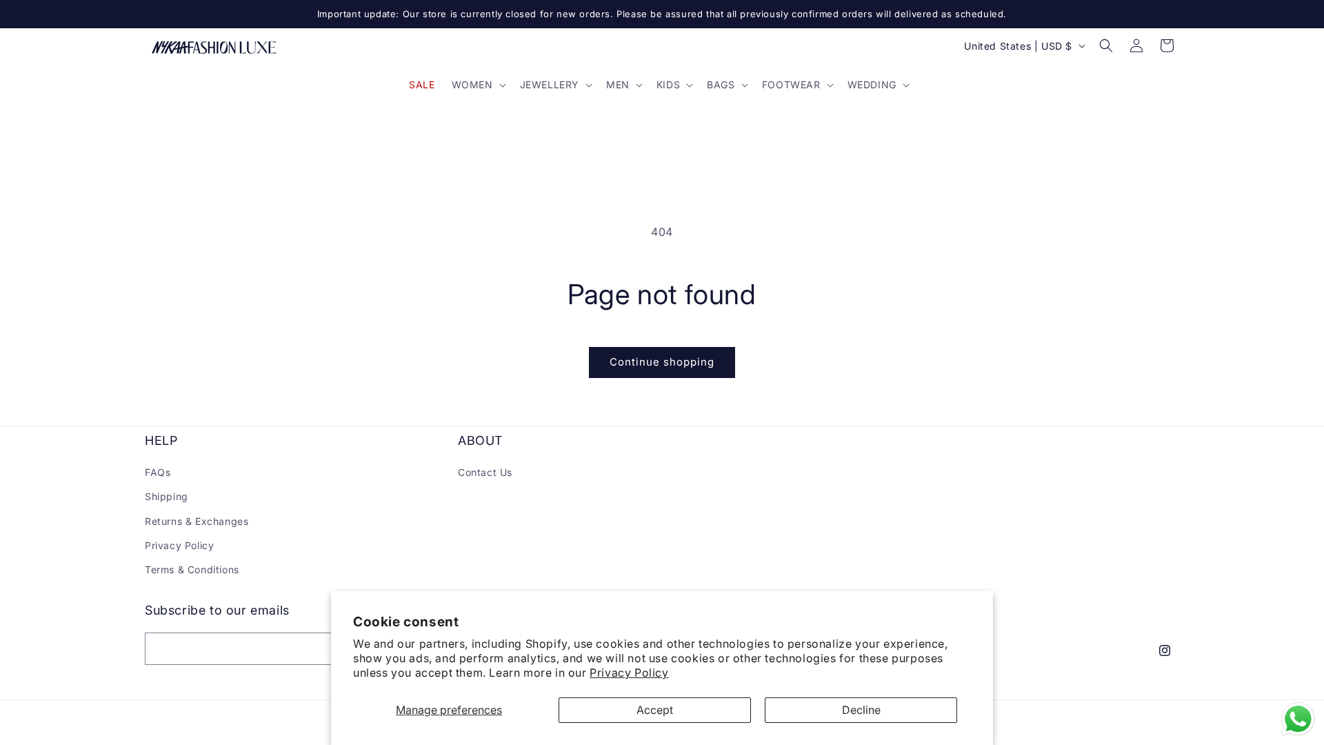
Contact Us (485, 472)
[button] (477, 84)
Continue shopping (662, 361)
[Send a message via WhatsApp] (1298, 719)
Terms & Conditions (192, 569)
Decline (861, 710)
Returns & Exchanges (196, 521)
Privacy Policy (629, 672)
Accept (654, 710)
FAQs (157, 472)
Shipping (166, 496)
